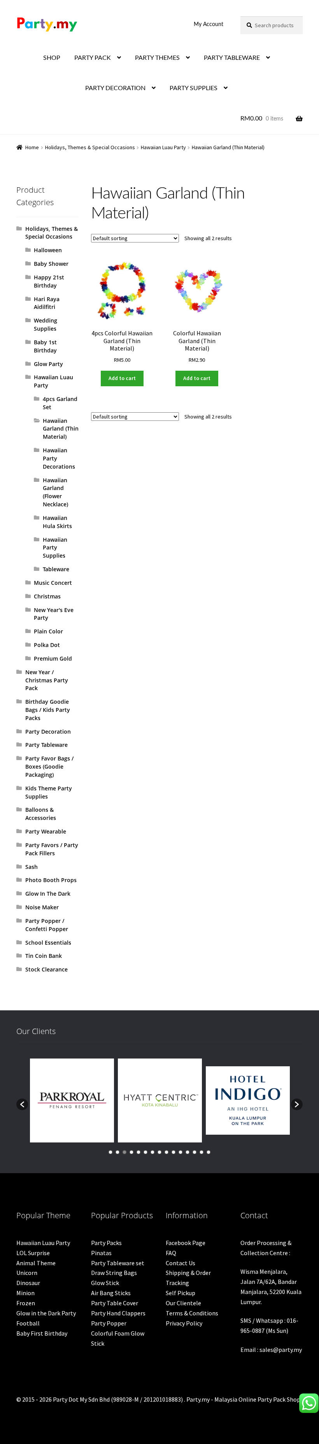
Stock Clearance (46, 969)
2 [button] (117, 1152)
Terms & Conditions (192, 1313)
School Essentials (48, 942)
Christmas (47, 596)
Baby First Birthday (41, 1333)
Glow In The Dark (47, 893)
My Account (208, 24)
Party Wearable (45, 831)
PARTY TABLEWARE (232, 58)
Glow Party (48, 364)
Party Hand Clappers (118, 1313)
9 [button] (166, 1152)
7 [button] (152, 1152)
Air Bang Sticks (111, 1293)
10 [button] (173, 1152)
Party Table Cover (114, 1303)
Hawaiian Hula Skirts (57, 522)
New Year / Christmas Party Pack (46, 680)
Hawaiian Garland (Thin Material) (61, 429)
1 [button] (110, 1152)
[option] (72, 1100)
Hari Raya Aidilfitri (47, 303)
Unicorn (26, 1273)
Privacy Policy (184, 1323)
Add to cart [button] (122, 378)
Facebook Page (185, 1243)
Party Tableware (46, 744)
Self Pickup (180, 1293)
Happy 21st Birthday (49, 281)
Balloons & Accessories (40, 813)
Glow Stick (105, 1283)
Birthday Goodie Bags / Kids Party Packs (47, 710)
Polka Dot (47, 645)
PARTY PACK (92, 58)
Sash (31, 866)
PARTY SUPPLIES (193, 88)
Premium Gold (53, 658)
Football (28, 1323)
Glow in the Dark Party (46, 1313)
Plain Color (48, 631)
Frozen (25, 1303)
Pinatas (101, 1253)
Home (32, 147)
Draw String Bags (114, 1273)
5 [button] (138, 1152)
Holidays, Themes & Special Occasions (90, 147)
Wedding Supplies (45, 324)
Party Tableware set (117, 1263)
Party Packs (106, 1243)
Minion (25, 1293)
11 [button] (180, 1152)
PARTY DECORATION (115, 88)
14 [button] (201, 1152)
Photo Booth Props (51, 880)
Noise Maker (42, 907)
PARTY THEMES (157, 58)
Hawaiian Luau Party (163, 147)
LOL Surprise (33, 1253)
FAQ (171, 1253)
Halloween (48, 250)
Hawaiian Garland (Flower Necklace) (55, 492)
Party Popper (108, 1323)
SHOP (51, 58)
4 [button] (131, 1152)
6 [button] (145, 1152)
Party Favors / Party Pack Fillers (51, 849)
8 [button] (159, 1152)
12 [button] (187, 1152)
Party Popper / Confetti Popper (46, 925)
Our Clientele (183, 1303)
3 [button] (124, 1152)
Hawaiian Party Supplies (55, 548)
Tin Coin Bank (43, 955)
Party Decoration (48, 731)
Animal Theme (36, 1263)
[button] (22, 1104)
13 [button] (194, 1152)
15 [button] (208, 1152)
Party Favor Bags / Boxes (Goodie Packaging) (49, 766)
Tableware (56, 569)
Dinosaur (28, 1283)
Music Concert (53, 582)
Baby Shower (51, 263)
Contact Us (180, 1263)
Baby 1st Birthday (45, 346)
